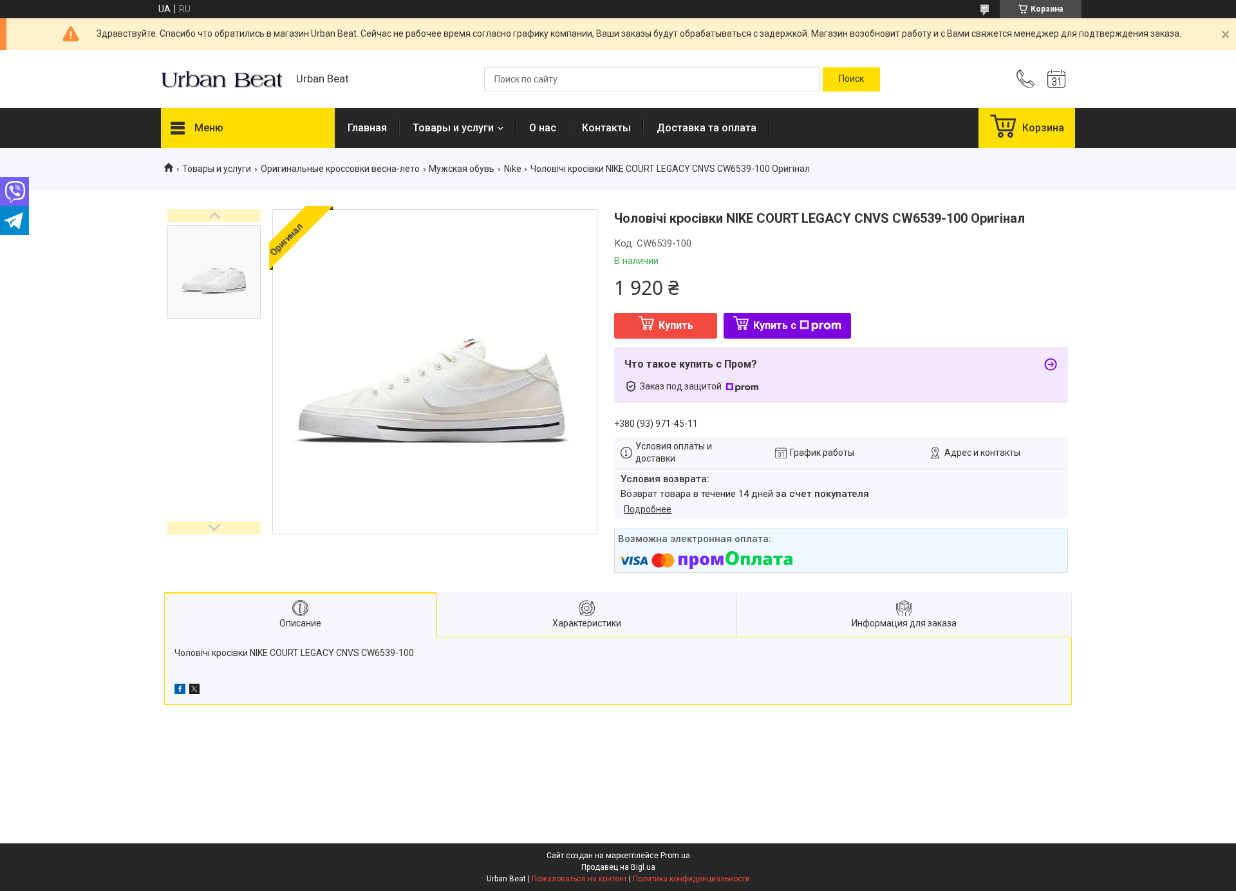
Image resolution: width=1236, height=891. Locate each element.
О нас (542, 128)
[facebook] (179, 691)
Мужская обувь (461, 169)
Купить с (774, 325)
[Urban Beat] (222, 79)
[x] (194, 691)
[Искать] (851, 79)
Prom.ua (675, 855)
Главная (367, 128)
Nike (512, 169)
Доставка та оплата (706, 128)
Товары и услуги (453, 128)
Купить (676, 325)
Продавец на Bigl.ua (618, 867)
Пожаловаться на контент (579, 878)
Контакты (606, 128)
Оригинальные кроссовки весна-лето (340, 169)
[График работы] (1056, 79)
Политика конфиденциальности (691, 878)
